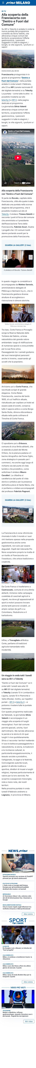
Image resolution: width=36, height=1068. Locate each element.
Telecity (5, 214)
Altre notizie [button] (28, 914)
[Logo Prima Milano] (18, 2)
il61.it (14, 100)
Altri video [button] (29, 1021)
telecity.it (6, 100)
